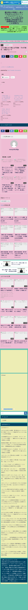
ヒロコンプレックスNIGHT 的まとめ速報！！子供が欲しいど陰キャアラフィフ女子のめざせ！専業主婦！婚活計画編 (13, 553)
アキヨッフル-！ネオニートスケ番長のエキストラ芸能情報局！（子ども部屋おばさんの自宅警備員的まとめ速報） (13, 526)
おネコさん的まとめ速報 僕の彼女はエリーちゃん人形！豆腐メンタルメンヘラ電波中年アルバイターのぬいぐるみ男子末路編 (13, 432)
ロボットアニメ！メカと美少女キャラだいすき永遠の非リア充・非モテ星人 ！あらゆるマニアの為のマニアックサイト (13, 485)
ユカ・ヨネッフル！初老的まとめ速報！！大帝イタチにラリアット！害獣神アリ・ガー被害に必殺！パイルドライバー (13, 508)
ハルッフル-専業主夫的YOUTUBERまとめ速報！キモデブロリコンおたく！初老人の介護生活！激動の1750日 (13, 491)
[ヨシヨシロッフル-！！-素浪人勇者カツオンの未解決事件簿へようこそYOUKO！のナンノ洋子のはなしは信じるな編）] (13, 533)
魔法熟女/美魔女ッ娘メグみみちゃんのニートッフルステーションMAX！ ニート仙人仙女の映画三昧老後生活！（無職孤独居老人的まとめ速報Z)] (13, 444)
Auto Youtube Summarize (14, 70)
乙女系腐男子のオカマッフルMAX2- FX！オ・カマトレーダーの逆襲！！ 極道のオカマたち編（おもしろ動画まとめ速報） (13, 438)
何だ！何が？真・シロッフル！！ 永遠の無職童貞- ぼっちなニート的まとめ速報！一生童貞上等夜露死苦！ (13, 470)
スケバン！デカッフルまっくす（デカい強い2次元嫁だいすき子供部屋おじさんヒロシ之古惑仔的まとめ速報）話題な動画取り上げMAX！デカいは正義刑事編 (13, 520)
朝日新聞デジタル (8, 45)
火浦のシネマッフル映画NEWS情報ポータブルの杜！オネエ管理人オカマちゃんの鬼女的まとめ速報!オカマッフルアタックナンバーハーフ (13, 502)
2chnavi (3, 375)
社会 (2, 205)
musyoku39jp (14, 149)
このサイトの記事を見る (7, 67)
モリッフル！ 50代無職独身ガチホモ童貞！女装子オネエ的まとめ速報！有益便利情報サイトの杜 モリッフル (14, 539)
